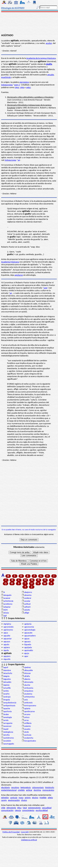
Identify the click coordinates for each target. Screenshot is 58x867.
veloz (28, 87)
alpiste (6, 685)
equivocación (14, 800)
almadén (7, 682)
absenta (27, 595)
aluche (27, 685)
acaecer (7, 598)
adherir (27, 607)
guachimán (6, 77)
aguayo (7, 642)
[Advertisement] (29, 23)
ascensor (7, 726)
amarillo (7, 688)
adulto (27, 610)
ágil (5, 616)
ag (19, 160)
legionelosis (26, 788)
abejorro (28, 592)
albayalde (28, 670)
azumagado (9, 744)
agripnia (27, 624)
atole (26, 732)
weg (45, 288)
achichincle (8, 601)
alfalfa (27, 676)
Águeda (27, 645)
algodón (7, 679)
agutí (6, 667)
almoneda (28, 682)
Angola (7, 700)
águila (6, 650)
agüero (7, 647)
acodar (27, 601)
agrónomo (8, 630)
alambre (7, 670)
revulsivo (15, 788)
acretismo (8, 604)
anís (26, 700)
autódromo (9, 738)
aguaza (27, 642)
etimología (11, 808)
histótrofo (49, 788)
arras (26, 720)
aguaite (50, 75)
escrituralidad (42, 810)
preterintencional (9, 790)
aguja (26, 653)
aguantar (8, 639)
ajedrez (27, 667)
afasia (6, 613)
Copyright (25, 832)
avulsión (7, 741)
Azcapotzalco (30, 741)
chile (3, 808)
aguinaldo (28, 650)
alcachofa (8, 673)
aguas (26, 639)
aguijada (28, 647)
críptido (21, 790)
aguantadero (30, 636)
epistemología (34, 808)
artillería (27, 723)
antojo (28, 798)
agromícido (9, 627)
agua (6, 633)
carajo (4, 800)
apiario (27, 709)
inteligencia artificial (29, 840)
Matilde (43, 798)
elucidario (5, 788)
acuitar (49, 43)
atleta (50, 798)
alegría (6, 676)
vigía (22, 87)
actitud (27, 604)
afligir (26, 613)
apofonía (8, 711)
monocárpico (48, 790)
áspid (6, 729)
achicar (29, 790)
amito (6, 691)
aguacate (28, 633)
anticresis (28, 703)
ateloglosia (8, 732)
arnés (6, 720)
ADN (6, 610)
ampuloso (28, 691)
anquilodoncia (10, 703)
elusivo (35, 798)
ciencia (18, 810)
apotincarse (29, 711)
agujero (7, 656)
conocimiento (28, 810)
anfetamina (29, 697)
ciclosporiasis (38, 788)
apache (7, 709)
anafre (6, 694)
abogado (7, 595)
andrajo (7, 697)
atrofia (7, 735)
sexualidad (46, 808)
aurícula (27, 735)
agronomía (29, 627)
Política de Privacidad (11, 832)
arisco (26, 717)
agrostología (29, 630)
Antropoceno (30, 706)
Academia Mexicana (10, 262)
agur (26, 656)
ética (19, 808)
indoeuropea (7, 85)
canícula (13, 798)
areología (8, 717)
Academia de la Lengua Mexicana (41, 58)
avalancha (28, 738)
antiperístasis (9, 706)
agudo (6, 645)
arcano (27, 714)
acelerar (27, 598)
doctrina (37, 790)
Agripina (7, 624)
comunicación (7, 810)
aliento (27, 679)
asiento (27, 726)
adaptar (7, 607)
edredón (5, 798)
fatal (25, 808)
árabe (6, 714)
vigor (17, 87)
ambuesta (28, 688)
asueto (27, 729)
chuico (24, 800)
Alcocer (27, 673)
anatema (28, 694)
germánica (24, 82)
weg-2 (17, 85)
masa (21, 798)
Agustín (7, 659)
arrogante (8, 723)
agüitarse (19, 275)
